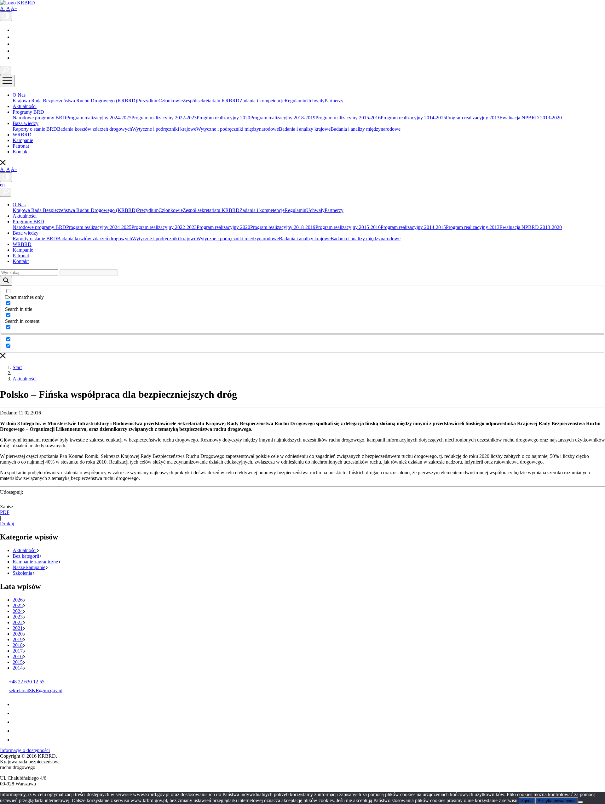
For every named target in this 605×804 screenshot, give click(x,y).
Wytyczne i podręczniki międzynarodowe (237, 129)
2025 (18, 605)
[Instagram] (15, 51)
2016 (18, 656)
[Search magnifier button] (6, 281)
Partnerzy (334, 100)
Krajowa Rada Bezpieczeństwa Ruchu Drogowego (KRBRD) (75, 100)
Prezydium (147, 100)
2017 (18, 650)
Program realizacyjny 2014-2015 (413, 117)
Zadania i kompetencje (262, 100)
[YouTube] (15, 37)
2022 (18, 622)
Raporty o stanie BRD (35, 129)
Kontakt (21, 151)
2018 (18, 645)
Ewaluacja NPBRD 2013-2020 (530, 117)
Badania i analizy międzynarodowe (365, 129)
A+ (14, 8)
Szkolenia (22, 573)
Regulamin (295, 100)
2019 (18, 639)
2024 (18, 611)
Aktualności (25, 106)
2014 (18, 667)
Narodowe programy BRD (39, 117)
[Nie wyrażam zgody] (580, 802)
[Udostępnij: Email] (18, 501)
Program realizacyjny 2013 (472, 117)
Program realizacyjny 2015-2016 (348, 117)
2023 (18, 616)
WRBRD (22, 134)
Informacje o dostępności (25, 750)
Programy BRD (28, 112)
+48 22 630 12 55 (26, 681)
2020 (18, 633)
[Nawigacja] (7, 81)
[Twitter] (15, 44)
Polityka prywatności (556, 800)
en (2, 184)
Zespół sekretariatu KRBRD (211, 100)
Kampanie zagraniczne (35, 561)
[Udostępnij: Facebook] (2, 501)
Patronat (21, 146)
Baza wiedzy (25, 123)
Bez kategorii (26, 556)
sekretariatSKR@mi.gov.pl (35, 690)
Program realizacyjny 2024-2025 (98, 117)
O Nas (19, 95)
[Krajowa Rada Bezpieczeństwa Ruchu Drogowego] (17, 2)
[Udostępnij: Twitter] (9, 501)
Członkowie (170, 100)
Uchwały (315, 100)
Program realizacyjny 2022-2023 (164, 117)
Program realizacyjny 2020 (223, 117)
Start (17, 367)
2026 (18, 599)
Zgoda (527, 800)
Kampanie (23, 140)
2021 (18, 628)
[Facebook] (14, 30)
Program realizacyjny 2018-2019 (282, 117)
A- (2, 8)
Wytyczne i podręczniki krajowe (164, 129)
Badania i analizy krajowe (305, 129)
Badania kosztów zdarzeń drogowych (94, 129)
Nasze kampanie (29, 567)
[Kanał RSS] (16, 57)
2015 (18, 662)
